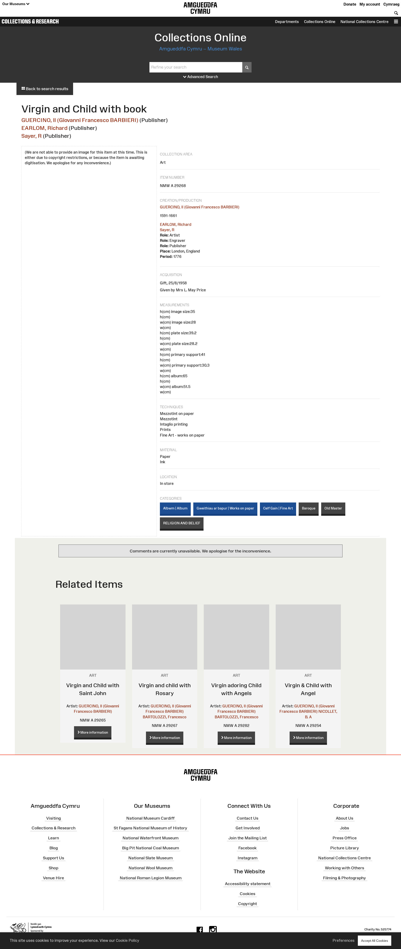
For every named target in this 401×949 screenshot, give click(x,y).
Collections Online (319, 22)
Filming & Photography (344, 877)
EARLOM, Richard (44, 128)
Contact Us (247, 818)
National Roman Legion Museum (150, 877)
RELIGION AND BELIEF (181, 523)
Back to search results (46, 88)
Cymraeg (391, 4)
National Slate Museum (150, 858)
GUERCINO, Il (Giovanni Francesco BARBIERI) (79, 120)
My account (369, 4)
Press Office (345, 838)
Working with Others (344, 867)
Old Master (333, 508)
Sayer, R (31, 136)
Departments (287, 22)
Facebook (247, 848)
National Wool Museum (150, 867)
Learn (53, 838)
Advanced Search (202, 77)
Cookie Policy (127, 940)
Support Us (53, 858)
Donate (349, 4)
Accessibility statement (247, 883)
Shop (53, 867)
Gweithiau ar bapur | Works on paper (225, 508)
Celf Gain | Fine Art (278, 508)
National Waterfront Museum (150, 838)
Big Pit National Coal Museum (150, 848)
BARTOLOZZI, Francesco (164, 717)
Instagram (247, 858)
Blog (53, 848)
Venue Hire (53, 877)
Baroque (308, 508)
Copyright (247, 903)
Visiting (53, 818)
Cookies (247, 893)
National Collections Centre (364, 22)
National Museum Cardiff (150, 818)
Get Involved (248, 828)
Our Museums (14, 4)
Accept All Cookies (374, 940)
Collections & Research (30, 21)
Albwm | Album (175, 508)
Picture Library (344, 848)
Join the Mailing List (247, 838)
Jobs (344, 828)
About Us (344, 818)
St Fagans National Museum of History (150, 828)
